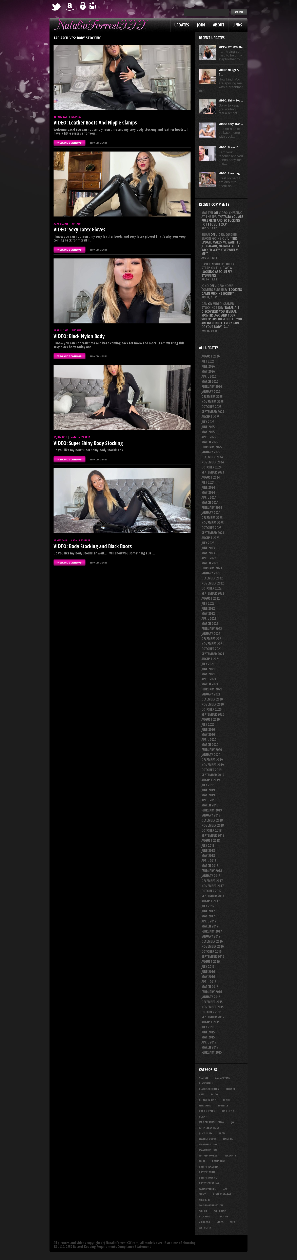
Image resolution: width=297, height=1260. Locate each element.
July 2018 (207, 845)
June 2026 (208, 366)
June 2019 (208, 790)
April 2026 (208, 376)
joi (233, 1122)
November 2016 (212, 946)
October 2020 (211, 709)
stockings (205, 1216)
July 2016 (207, 966)
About (218, 25)
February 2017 (211, 931)
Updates (181, 25)
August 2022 (210, 598)
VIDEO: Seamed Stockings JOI (217, 305)
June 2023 (208, 548)
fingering (205, 1105)
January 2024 (210, 512)
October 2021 (211, 648)
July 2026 (207, 361)
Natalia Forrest (80, 437)
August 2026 (210, 356)
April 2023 (208, 558)
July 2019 (207, 785)
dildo (214, 1094)
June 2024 (208, 487)
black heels (206, 1083)
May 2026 (208, 371)
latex (222, 1133)
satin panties (207, 1189)
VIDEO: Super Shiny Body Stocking (88, 443)
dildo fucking (207, 1100)
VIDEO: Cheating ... (231, 173)
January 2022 (210, 633)
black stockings (209, 1089)
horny (203, 1116)
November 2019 (212, 764)
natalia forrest (208, 1155)
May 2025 (208, 432)
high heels (227, 1111)
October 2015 (211, 1012)
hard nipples (207, 1111)
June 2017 (208, 911)
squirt (203, 1211)
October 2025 (211, 406)
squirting (220, 1211)
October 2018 (211, 830)
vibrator (204, 1222)
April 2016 (208, 981)
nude (202, 1161)
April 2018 (208, 860)
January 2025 (210, 452)
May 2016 (208, 976)
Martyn (207, 212)
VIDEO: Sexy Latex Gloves (79, 229)
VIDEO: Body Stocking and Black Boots (93, 546)
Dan (204, 303)
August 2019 (210, 780)
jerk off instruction (211, 1122)
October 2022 (211, 588)
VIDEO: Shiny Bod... (231, 100)
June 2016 (208, 971)
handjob (223, 1105)
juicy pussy (205, 1133)
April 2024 (208, 497)
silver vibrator (222, 1194)
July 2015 (207, 1027)
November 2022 (212, 583)
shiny (202, 1194)
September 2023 (212, 532)
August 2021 (210, 659)
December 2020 (212, 699)
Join (201, 25)
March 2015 (209, 1047)
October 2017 (211, 891)
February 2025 (211, 447)
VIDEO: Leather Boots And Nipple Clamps (95, 122)
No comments (98, 142)
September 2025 (212, 411)
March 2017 (209, 926)
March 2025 (209, 442)
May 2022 (208, 613)
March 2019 (209, 805)
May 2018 (208, 855)
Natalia (76, 116)
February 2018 (211, 870)
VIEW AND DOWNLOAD (69, 142)
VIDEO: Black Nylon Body (79, 336)
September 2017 (212, 896)
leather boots (207, 1139)
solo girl (204, 1200)
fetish (227, 1100)
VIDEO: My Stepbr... (231, 46)
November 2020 (212, 704)
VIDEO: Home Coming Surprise (217, 287)
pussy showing (208, 1177)
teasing (223, 1216)
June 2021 (208, 669)
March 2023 (209, 563)
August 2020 (210, 719)
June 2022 (208, 608)
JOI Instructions (209, 1127)
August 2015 (210, 1022)
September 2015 (212, 1017)
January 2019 (210, 815)
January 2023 (210, 573)
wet (232, 1222)
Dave (205, 264)
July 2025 (207, 421)
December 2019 (212, 759)
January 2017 (210, 936)
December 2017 (212, 880)
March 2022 (209, 623)
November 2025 (212, 401)
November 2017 (212, 886)
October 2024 (211, 467)
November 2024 (212, 462)
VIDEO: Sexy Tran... (231, 124)
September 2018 (212, 835)
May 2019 (208, 795)
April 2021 (208, 679)
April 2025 (208, 437)
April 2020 (208, 739)
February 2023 (211, 568)
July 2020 (207, 724)
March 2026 (209, 381)
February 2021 (211, 689)
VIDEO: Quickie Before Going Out (219, 236)
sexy (224, 1189)
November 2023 (212, 522)
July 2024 (207, 482)
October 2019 (211, 770)
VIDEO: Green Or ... (231, 147)
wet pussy (205, 1227)
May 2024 (208, 492)
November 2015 (212, 1007)
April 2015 (208, 1042)
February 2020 (211, 749)
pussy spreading (209, 1183)
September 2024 (212, 472)
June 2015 (208, 1032)
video (220, 1222)
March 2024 (209, 502)
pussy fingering (209, 1166)
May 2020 (208, 734)
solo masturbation (211, 1205)
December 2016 (212, 941)
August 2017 (210, 901)
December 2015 (212, 1002)
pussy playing (207, 1172)
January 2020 (210, 754)
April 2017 (208, 921)
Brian (205, 234)
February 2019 (211, 810)
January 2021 (210, 694)
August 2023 (210, 537)
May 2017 (208, 916)
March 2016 (209, 986)
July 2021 (207, 664)
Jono (205, 285)
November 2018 (212, 825)
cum (201, 1094)
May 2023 (208, 553)
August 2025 (210, 416)
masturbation (208, 1150)
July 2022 (207, 603)
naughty (230, 1155)
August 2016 (210, 961)
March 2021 (209, 684)
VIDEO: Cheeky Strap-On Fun (217, 266)
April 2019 (208, 800)
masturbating (208, 1144)
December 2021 (212, 638)
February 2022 (211, 628)
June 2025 (208, 427)
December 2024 (212, 457)
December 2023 (212, 517)
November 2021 (212, 643)
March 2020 (209, 744)
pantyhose (218, 1161)
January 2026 (210, 391)
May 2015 (208, 1037)
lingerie (228, 1139)
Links (237, 25)
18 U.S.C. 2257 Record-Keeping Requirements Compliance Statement (102, 1246)
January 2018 (210, 875)
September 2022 (212, 593)
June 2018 (208, 850)
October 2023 (211, 527)
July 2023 (207, 543)
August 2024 (210, 477)
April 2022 (208, 618)
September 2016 (212, 956)
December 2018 (212, 820)
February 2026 (211, 386)
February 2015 (211, 1052)
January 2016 (210, 996)
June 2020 (208, 729)
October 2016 (211, 951)
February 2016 (211, 991)
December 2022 (212, 578)
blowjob (231, 1089)
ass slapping (222, 1078)
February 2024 (211, 507)
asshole (203, 1078)
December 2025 (212, 396)
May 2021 (208, 674)
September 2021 (212, 653)
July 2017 (207, 906)
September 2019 (212, 775)
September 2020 (212, 714)
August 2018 (210, 840)
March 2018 (209, 865)
